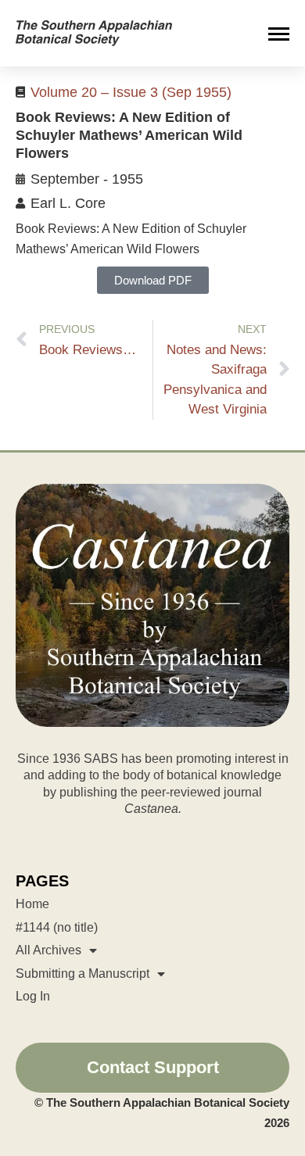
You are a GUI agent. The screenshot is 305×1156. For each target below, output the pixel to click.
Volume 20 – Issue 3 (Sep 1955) (130, 92)
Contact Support (153, 1067)
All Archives (48, 950)
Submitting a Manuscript (82, 973)
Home (32, 904)
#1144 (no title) (57, 927)
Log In (33, 996)
